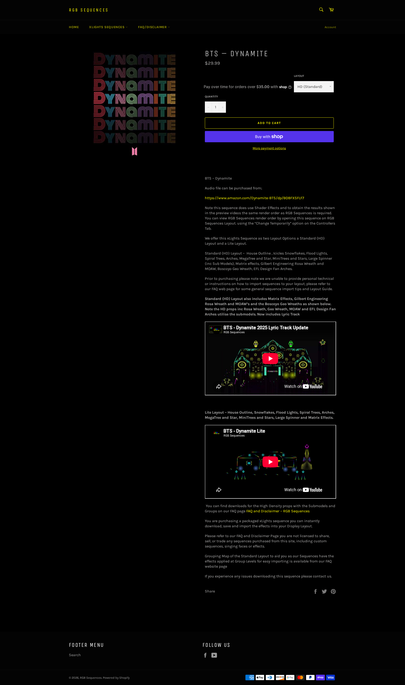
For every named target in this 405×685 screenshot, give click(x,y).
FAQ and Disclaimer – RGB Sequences (278, 511)
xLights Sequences (107, 27)
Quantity (211, 96)
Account (330, 27)
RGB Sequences (89, 10)
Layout (299, 76)
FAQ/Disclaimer (153, 27)
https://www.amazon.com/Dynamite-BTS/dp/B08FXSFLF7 (254, 198)
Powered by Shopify (116, 677)
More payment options (269, 148)
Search (75, 655)
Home (74, 27)
